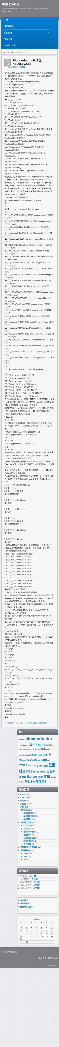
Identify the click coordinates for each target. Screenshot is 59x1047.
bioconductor (26, 723)
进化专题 (27, 844)
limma (30, 749)
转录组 (28, 781)
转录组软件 (28, 841)
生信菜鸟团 (10, 4)
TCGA (23, 765)
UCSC (30, 766)
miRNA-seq (44, 749)
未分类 (23, 804)
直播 (46, 777)
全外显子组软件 (30, 831)
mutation (22, 755)
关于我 (33, 876)
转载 (34, 782)
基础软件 (27, 819)
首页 (6, 20)
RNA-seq (22, 760)
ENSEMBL (48, 745)
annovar (22, 739)
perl (45, 754)
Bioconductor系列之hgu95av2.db (27, 62)
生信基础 (7, 33)
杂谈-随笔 (8, 39)
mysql (29, 755)
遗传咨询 (41, 781)
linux (35, 749)
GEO (20, 749)
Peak (40, 755)
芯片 (45, 723)
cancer (23, 794)
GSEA (25, 749)
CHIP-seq (36, 745)
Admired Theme (52, 965)
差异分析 (28, 771)
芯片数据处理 (29, 838)
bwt (26, 745)
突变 (52, 777)
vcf (35, 766)
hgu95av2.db (38, 723)
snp (44, 759)
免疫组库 (27, 828)
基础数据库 (28, 813)
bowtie (22, 745)
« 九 (26, 942)
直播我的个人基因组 (28, 847)
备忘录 (23, 800)
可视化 (45, 766)
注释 (35, 777)
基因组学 (27, 835)
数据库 (42, 772)
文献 (47, 772)
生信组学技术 (9, 46)
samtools (32, 760)
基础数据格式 (29, 816)
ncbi (34, 754)
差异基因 (36, 772)
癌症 (40, 777)
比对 (30, 776)
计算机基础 (8, 27)
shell (39, 760)
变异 (40, 766)
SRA (49, 760)
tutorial (23, 797)
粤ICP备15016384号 (48, 958)
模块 (24, 777)
